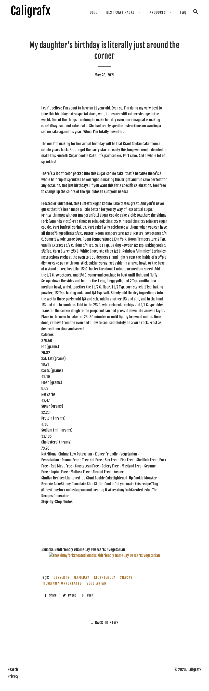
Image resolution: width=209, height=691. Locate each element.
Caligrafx (194, 669)
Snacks (126, 577)
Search (13, 669)
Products (158, 12)
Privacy (13, 676)
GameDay (81, 577)
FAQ (183, 12)
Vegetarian (97, 583)
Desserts (62, 577)
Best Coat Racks (121, 12)
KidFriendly (104, 577)
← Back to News (104, 622)
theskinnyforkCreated (61, 583)
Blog (94, 12)
